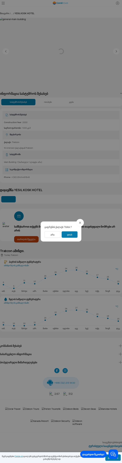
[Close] (80, 223)
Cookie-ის (19, 456)
